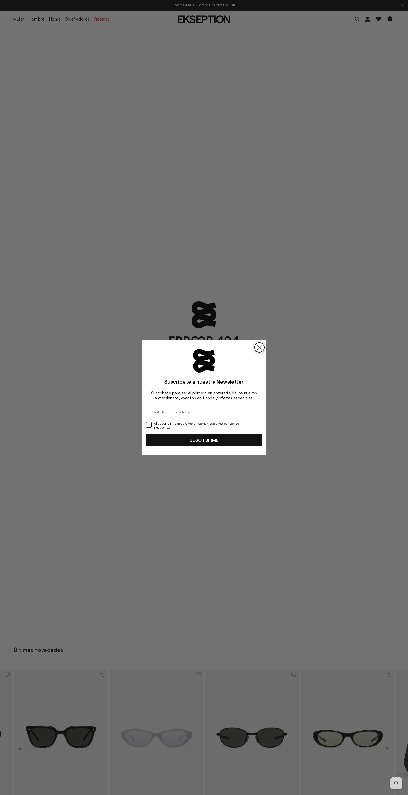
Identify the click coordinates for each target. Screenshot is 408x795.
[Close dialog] (259, 347)
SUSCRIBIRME (204, 439)
